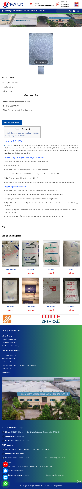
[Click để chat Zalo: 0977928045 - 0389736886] (5, 477)
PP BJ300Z (51, 307)
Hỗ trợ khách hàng (11, 331)
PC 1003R (30, 270)
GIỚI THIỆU (8, 11)
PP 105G (51, 270)
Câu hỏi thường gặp (9, 339)
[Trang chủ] (3, 11)
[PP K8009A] (71, 290)
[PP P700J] (10, 290)
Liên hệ (42, 11)
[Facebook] (74, 11)
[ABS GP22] (30, 290)
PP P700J (10, 307)
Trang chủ (6, 21)
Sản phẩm (34, 11)
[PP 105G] (51, 253)
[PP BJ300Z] (51, 290)
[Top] (79, 481)
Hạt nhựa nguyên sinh (21, 21)
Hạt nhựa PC (8, 145)
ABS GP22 (31, 307)
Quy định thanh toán (9, 343)
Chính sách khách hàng (10, 346)
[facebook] (41, 398)
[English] (76, 5)
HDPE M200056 (10, 270)
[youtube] (78, 11)
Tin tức (27, 11)
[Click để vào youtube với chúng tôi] (5, 464)
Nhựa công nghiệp (8, 359)
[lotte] (60, 319)
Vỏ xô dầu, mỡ (7, 368)
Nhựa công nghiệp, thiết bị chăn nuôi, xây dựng (19, 365)
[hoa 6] (21, 319)
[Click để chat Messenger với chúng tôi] (5, 471)
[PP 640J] (71, 253)
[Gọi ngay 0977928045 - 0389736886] (5, 483)
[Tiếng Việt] (76, 3)
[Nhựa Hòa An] (12, 4)
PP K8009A (71, 307)
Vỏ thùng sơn (7, 362)
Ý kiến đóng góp (7, 336)
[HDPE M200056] (10, 253)
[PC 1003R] (30, 253)
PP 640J (71, 270)
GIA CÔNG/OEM (18, 11)
